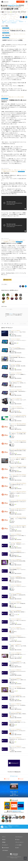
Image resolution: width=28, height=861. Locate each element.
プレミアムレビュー (19, 836)
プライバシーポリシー (19, 842)
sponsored (21, 5)
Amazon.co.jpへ (14, 776)
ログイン (11, 313)
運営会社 (3, 839)
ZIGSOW (10, 5)
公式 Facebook (6, 847)
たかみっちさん (7, 11)
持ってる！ (7, 778)
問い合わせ (17, 839)
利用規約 (3, 842)
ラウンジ (3, 836)
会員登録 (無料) (21, 1)
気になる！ (21, 778)
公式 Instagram (5, 850)
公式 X (17, 847)
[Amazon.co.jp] (7, 280)
